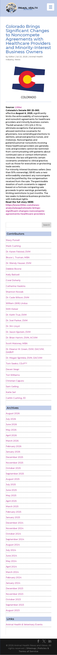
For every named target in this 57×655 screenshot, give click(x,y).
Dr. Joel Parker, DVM (17, 320)
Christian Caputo (15, 381)
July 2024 (11, 550)
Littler (18, 107)
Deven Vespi (12, 369)
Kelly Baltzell (12, 274)
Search (46, 225)
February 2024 (13, 577)
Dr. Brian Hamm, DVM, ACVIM (22, 337)
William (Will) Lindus (17, 303)
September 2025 (15, 473)
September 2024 (15, 539)
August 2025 (12, 479)
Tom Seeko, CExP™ (16, 363)
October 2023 (13, 599)
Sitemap (31, 648)
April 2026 (11, 435)
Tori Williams (13, 375)
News (17, 59)
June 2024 (11, 555)
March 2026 (12, 441)
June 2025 (11, 490)
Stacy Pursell (13, 240)
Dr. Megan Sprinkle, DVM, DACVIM (24, 358)
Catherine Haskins (15, 286)
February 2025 (13, 512)
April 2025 (11, 501)
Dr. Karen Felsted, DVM (18, 251)
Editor (11, 56)
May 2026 (11, 430)
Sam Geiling (12, 386)
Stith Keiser (12, 309)
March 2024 (12, 572)
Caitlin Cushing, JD (16, 398)
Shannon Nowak (14, 292)
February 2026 (13, 446)
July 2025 (11, 484)
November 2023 (14, 594)
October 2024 (13, 534)
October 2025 (13, 468)
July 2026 (11, 419)
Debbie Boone (13, 269)
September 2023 (15, 605)
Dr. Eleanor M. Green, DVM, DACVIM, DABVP (25, 350)
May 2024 (11, 561)
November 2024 (14, 528)
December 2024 (14, 523)
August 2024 (13, 545)
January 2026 (13, 452)
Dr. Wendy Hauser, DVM (18, 263)
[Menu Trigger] (50, 7)
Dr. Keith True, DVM (16, 315)
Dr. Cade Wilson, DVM (17, 297)
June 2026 (11, 424)
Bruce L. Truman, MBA (18, 257)
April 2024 (11, 566)
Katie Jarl (11, 392)
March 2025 (12, 506)
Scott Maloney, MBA (17, 343)
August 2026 (13, 413)
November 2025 (14, 462)
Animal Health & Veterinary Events (24, 624)
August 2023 (13, 610)
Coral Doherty (13, 280)
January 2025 (13, 517)
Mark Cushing (13, 246)
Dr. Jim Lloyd (13, 326)
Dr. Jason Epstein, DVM (18, 332)
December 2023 (14, 588)
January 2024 (13, 583)
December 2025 (14, 457)
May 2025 (11, 495)
